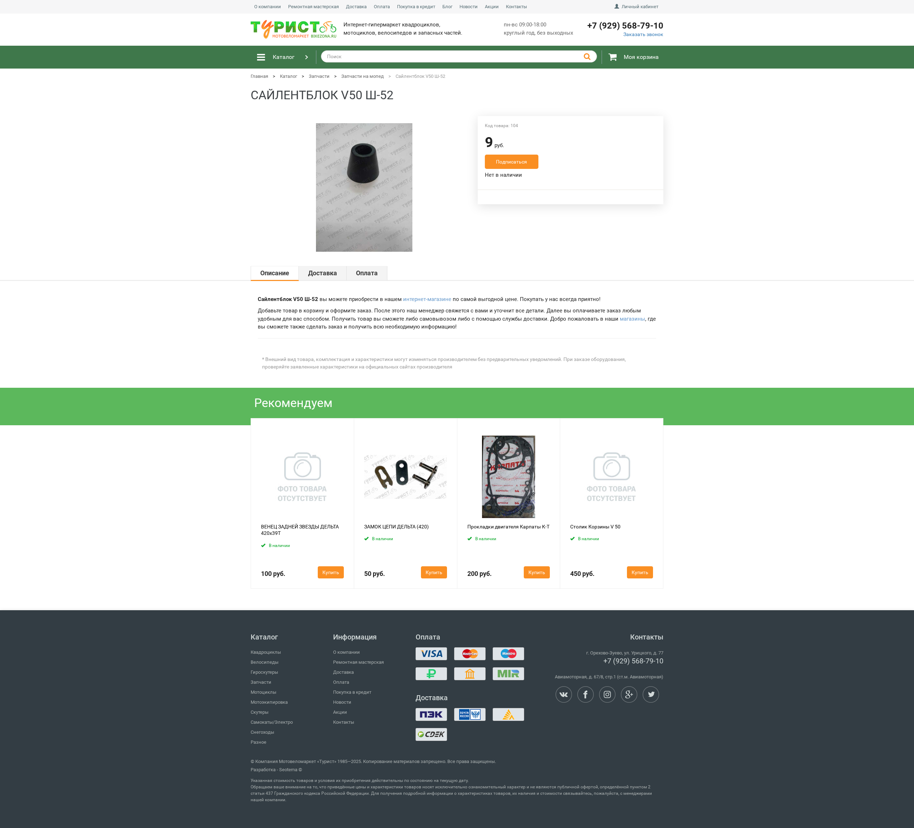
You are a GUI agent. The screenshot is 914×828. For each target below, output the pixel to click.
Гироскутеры (264, 672)
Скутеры (259, 712)
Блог (447, 6)
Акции (492, 6)
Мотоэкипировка (269, 702)
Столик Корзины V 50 (595, 527)
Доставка (356, 6)
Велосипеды (264, 662)
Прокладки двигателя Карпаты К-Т (508, 527)
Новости (468, 6)
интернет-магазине (427, 299)
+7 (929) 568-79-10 (633, 661)
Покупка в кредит (416, 6)
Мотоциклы (263, 692)
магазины (632, 319)
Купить (330, 572)
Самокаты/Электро (272, 722)
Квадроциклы (266, 652)
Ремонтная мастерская (313, 6)
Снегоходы (262, 732)
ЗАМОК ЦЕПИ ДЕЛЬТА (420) (396, 527)
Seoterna (288, 769)
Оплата (382, 6)
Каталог (284, 57)
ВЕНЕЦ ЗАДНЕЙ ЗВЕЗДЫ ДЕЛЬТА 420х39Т (300, 530)
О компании (267, 6)
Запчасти (261, 682)
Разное (258, 742)
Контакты (516, 6)
